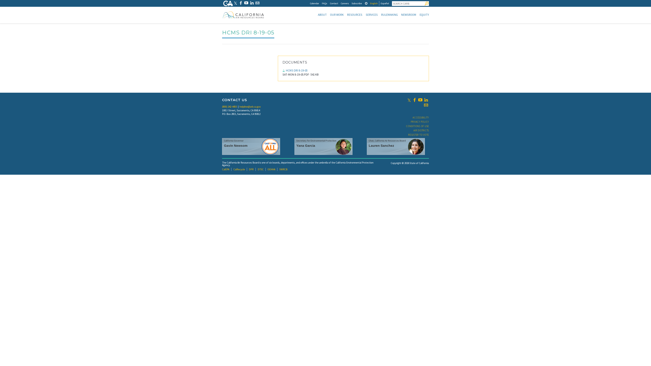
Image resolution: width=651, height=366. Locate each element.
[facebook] (414, 100)
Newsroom (408, 15)
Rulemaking (389, 15)
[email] (426, 105)
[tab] (366, 3)
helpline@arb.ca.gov (250, 106)
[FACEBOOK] (241, 3)
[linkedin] (426, 100)
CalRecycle (239, 169)
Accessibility (421, 117)
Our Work (337, 15)
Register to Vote (418, 134)
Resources (354, 15)
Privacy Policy (420, 121)
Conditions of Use (417, 126)
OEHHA (271, 169)
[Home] (243, 15)
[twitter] (409, 100)
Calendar (314, 3)
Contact (334, 3)
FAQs (324, 3)
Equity (424, 15)
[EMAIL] (257, 3)
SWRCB (283, 169)
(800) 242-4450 (229, 106)
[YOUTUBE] (246, 3)
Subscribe (357, 3)
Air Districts (421, 130)
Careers (345, 3)
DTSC (261, 169)
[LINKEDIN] (252, 3)
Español (385, 3)
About (322, 15)
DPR (251, 169)
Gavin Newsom (236, 145)
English (374, 3)
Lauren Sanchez (381, 145)
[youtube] (420, 100)
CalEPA (225, 169)
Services (372, 15)
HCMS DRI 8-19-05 (297, 70)
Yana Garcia (305, 145)
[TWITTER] (235, 3)
